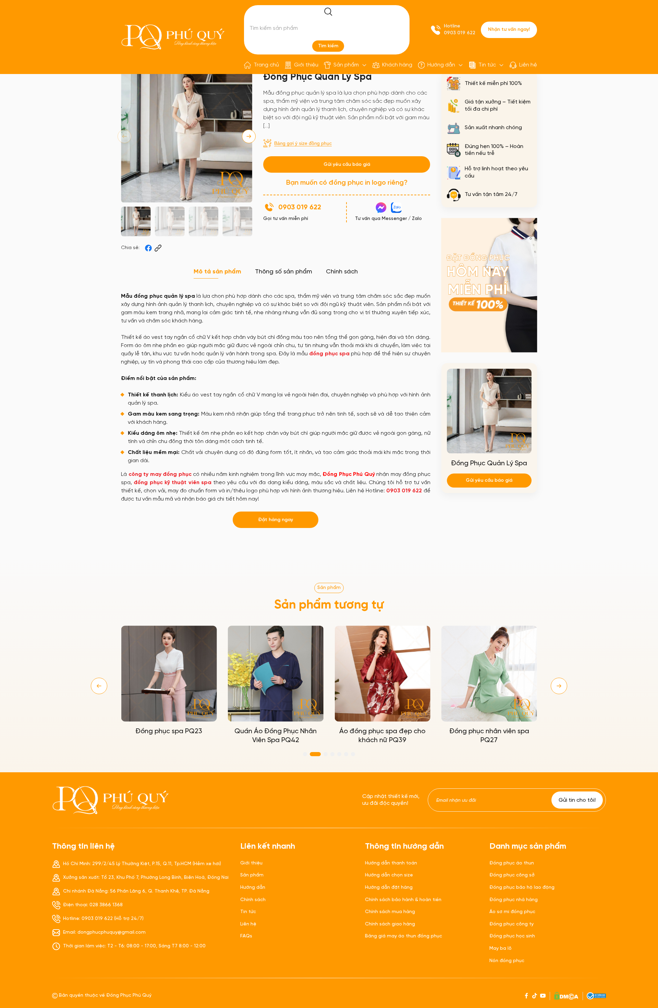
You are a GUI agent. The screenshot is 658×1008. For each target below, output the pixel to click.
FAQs (246, 936)
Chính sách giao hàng (390, 924)
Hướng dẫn (441, 65)
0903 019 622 (459, 33)
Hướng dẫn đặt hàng (389, 887)
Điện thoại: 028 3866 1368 (93, 905)
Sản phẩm (346, 65)
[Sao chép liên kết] (158, 248)
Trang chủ (266, 65)
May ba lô (500, 948)
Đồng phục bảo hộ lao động (522, 887)
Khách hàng (397, 65)
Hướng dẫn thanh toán (391, 863)
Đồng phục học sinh (512, 936)
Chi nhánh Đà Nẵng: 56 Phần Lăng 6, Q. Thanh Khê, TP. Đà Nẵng (136, 891)
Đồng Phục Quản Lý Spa (489, 463)
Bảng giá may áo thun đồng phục (403, 936)
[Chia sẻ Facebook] (148, 248)
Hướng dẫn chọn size (389, 875)
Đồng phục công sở (512, 875)
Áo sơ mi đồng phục (512, 911)
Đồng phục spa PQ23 (168, 731)
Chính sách (253, 899)
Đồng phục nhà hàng (513, 899)
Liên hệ (528, 65)
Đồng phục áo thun (511, 863)
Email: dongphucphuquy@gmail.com (104, 932)
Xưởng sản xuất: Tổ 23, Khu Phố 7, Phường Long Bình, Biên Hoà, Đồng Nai (146, 877)
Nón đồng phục (506, 960)
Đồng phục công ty (511, 924)
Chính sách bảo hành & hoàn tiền (403, 899)
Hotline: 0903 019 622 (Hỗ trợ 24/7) (103, 918)
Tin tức (487, 65)
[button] (249, 136)
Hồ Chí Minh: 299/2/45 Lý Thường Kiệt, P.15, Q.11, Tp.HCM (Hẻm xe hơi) (142, 863)
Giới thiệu (306, 65)
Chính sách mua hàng (390, 911)
